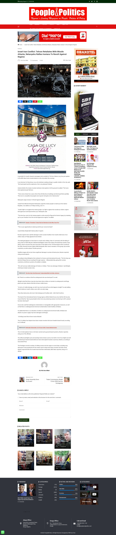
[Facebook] (20, 101)
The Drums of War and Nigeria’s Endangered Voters (79, 148)
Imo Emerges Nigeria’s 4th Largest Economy (92, 165)
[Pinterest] (35, 101)
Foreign (20, 48)
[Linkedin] (30, 101)
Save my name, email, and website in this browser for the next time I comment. (40, 397)
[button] (25, 511)
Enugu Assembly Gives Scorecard (32, 379)
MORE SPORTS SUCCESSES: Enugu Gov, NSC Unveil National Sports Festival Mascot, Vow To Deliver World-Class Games (92, 195)
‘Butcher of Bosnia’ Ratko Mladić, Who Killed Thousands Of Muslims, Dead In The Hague (62, 440)
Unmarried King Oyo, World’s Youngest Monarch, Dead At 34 (43, 436)
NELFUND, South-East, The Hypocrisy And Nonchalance (92, 148)
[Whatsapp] (40, 101)
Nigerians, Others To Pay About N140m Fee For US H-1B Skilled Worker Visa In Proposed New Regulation (44, 456)
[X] (25, 101)
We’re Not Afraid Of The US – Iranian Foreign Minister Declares (62, 463)
